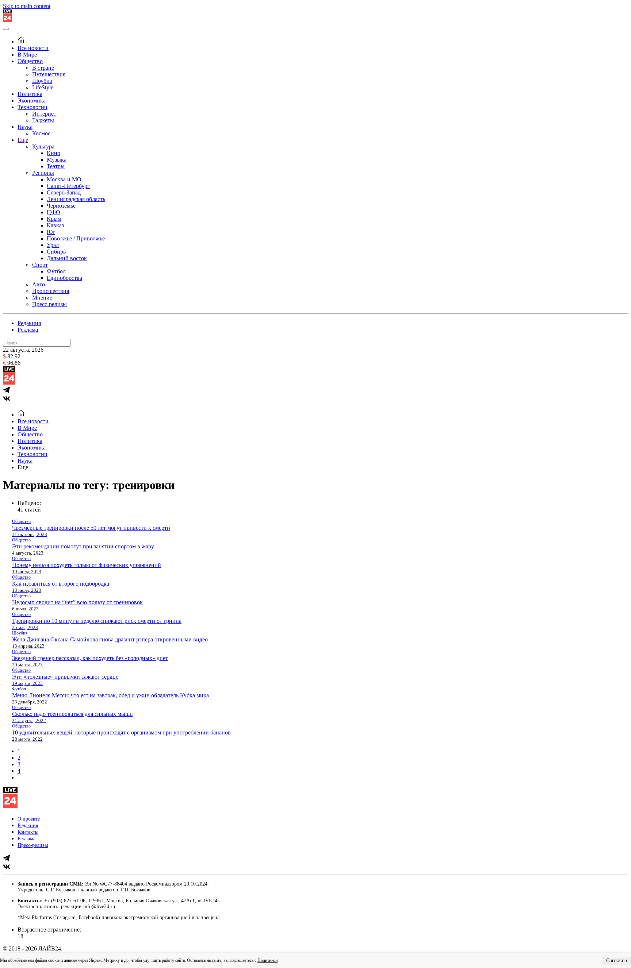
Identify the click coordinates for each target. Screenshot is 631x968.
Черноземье (61, 206)
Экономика (32, 100)
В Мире (27, 54)
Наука (25, 127)
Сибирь (56, 251)
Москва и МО (64, 179)
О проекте (29, 819)
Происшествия (50, 291)
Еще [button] (23, 467)
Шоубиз (42, 81)
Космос (41, 133)
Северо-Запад (64, 192)
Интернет (44, 114)
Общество (30, 61)
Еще (23, 140)
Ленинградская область (76, 199)
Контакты (28, 832)
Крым (54, 219)
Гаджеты (43, 120)
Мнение (42, 297)
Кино (53, 153)
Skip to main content (26, 6)
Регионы (43, 173)
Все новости (33, 48)
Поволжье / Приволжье (76, 238)
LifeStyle (42, 87)
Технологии (32, 107)
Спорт (40, 265)
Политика (30, 94)
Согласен (616, 960)
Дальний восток (67, 258)
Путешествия (48, 74)
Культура (43, 146)
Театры (56, 166)
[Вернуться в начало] (7, 20)
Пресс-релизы (49, 304)
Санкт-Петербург (68, 186)
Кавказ (55, 225)
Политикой (267, 960)
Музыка (56, 160)
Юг (51, 232)
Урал (53, 245)
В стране (43, 68)
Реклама (28, 330)
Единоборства (64, 278)
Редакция (29, 323)
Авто (38, 284)
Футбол (56, 271)
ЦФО (53, 212)
